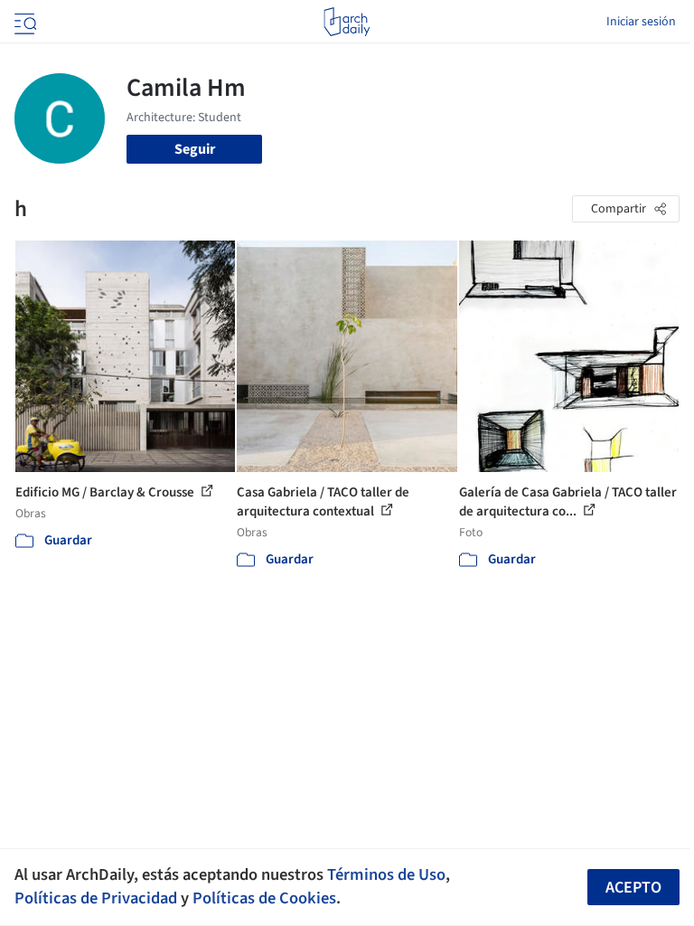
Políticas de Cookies (264, 898)
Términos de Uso (386, 874)
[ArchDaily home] (347, 21)
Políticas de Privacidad (95, 898)
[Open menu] (23, 21)
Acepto (633, 887)
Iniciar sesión (641, 21)
